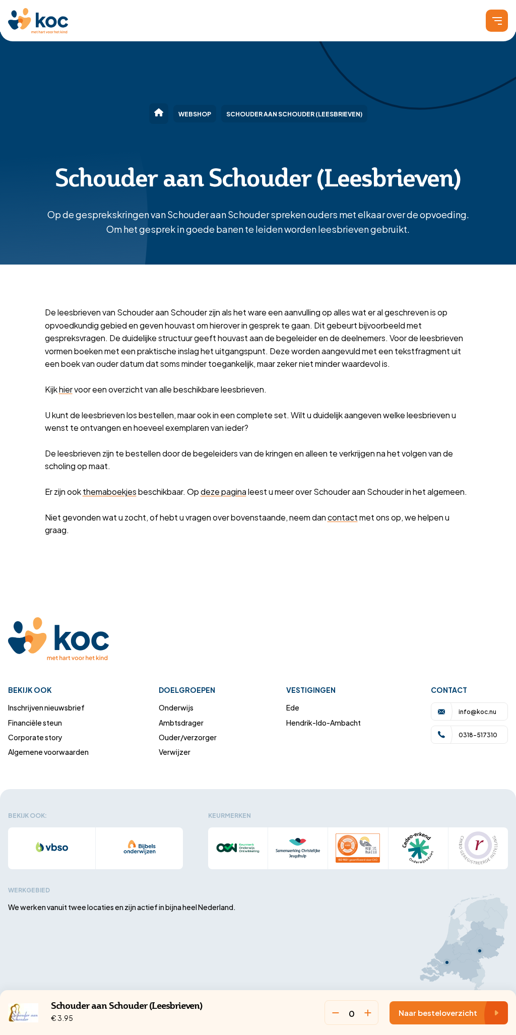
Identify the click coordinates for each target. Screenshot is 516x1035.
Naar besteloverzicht (438, 1012)
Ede (292, 707)
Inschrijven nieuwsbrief (46, 707)
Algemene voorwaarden (48, 751)
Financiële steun (35, 722)
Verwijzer (174, 751)
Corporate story (35, 737)
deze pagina (223, 491)
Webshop (194, 113)
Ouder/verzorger (188, 737)
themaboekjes (110, 491)
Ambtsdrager (181, 722)
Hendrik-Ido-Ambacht (323, 722)
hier (66, 389)
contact (343, 517)
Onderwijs (176, 707)
